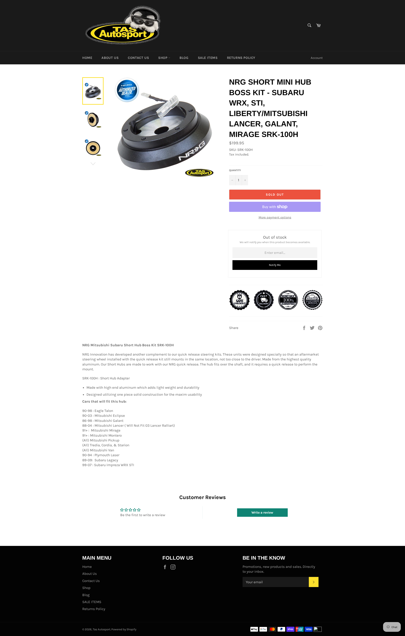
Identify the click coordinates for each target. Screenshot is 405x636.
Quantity (235, 170)
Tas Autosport (101, 629)
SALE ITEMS (208, 58)
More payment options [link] (275, 217)
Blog (184, 58)
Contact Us (138, 58)
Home (87, 58)
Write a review (262, 512)
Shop (163, 58)
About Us (110, 58)
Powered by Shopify (123, 629)
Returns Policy (241, 58)
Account (317, 58)
